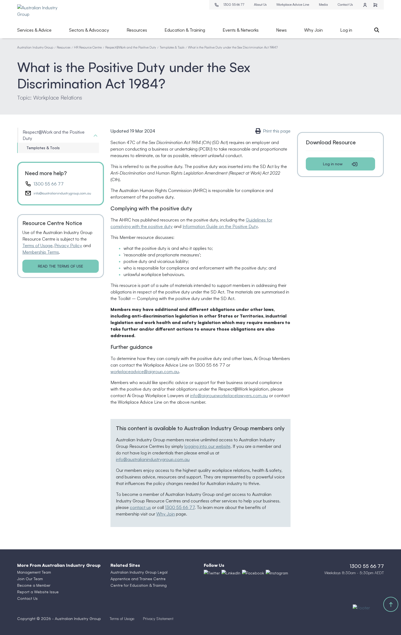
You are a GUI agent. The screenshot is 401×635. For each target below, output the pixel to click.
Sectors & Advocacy (89, 30)
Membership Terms (40, 252)
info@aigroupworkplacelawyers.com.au (229, 395)
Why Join (313, 30)
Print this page (277, 131)
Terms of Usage (37, 245)
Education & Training (184, 30)
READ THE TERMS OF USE (60, 266)
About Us (260, 4)
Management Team (34, 572)
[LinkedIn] (231, 572)
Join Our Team (30, 578)
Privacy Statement (158, 618)
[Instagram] (277, 572)
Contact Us (345, 4)
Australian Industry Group (35, 47)
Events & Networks (241, 30)
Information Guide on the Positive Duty (220, 226)
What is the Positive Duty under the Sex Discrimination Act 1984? (233, 47)
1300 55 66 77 (233, 4)
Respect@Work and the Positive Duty (130, 47)
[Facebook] (253, 572)
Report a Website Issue (38, 591)
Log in (346, 30)
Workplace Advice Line (292, 4)
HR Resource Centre (88, 47)
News (281, 30)
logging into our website (207, 446)
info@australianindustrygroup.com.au (62, 193)
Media (323, 4)
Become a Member (33, 585)
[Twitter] (212, 572)
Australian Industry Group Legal (138, 572)
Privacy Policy (68, 245)
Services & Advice (34, 30)
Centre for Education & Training (138, 585)
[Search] (376, 30)
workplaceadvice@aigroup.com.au (144, 371)
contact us (140, 507)
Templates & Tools (172, 47)
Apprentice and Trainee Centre (138, 578)
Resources (137, 30)
